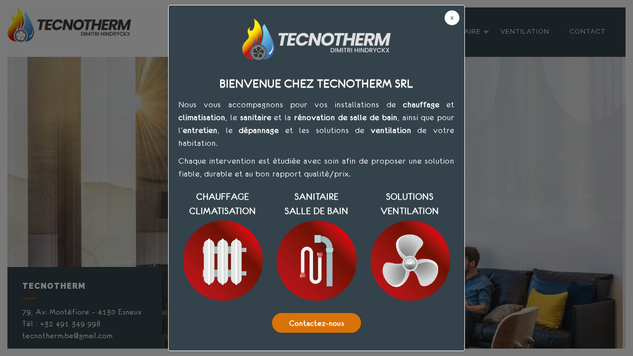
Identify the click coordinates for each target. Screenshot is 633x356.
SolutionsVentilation (410, 204)
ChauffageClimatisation (222, 204)
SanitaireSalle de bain (317, 204)
